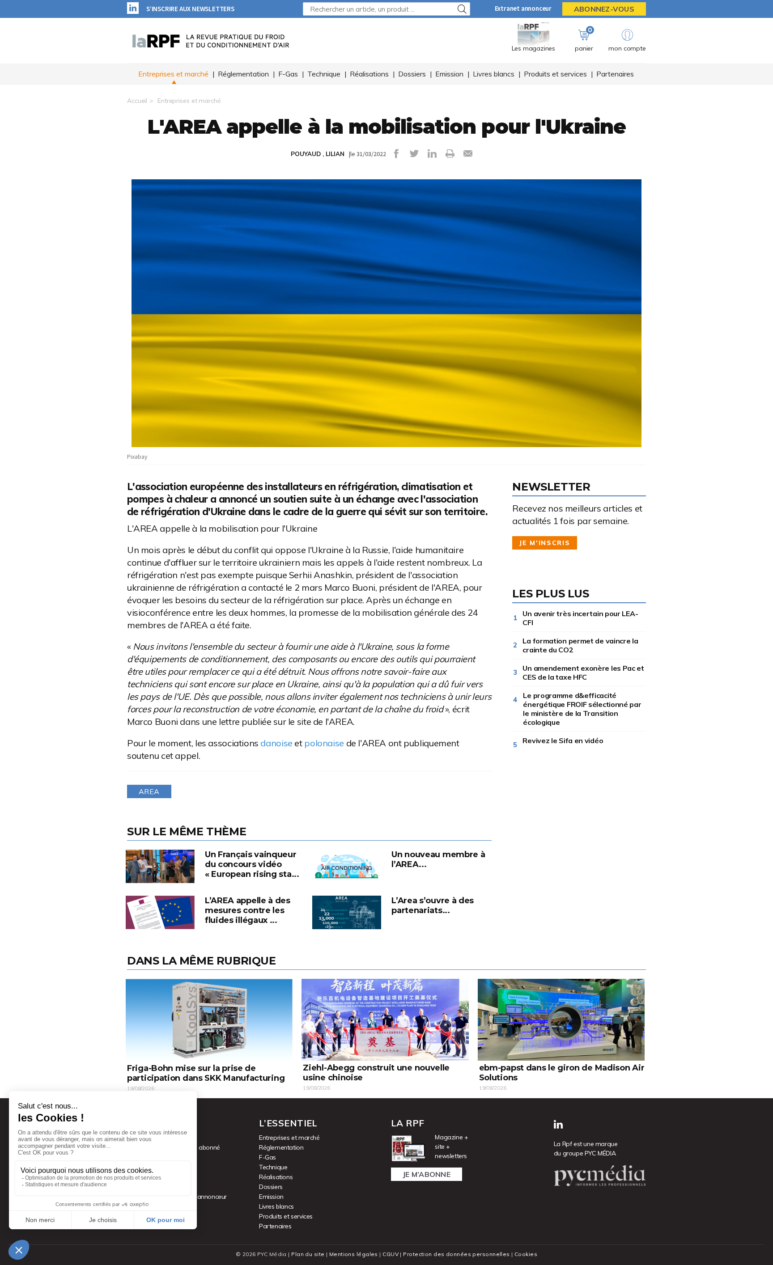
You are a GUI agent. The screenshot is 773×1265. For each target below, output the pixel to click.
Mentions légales (353, 1254)
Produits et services (555, 73)
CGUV (390, 1254)
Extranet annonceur (523, 8)
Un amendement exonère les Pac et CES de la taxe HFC (583, 672)
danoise (276, 743)
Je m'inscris (544, 543)
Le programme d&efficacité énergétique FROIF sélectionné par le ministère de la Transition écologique (582, 709)
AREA (149, 791)
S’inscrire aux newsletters (190, 8)
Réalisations (369, 73)
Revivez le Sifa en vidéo (564, 740)
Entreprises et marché (173, 73)
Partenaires (615, 73)
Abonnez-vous (604, 8)
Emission (449, 73)
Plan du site (307, 1254)
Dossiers (412, 73)
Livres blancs (493, 73)
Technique (323, 73)
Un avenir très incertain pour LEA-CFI (580, 618)
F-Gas (288, 73)
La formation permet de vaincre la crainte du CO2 (580, 645)
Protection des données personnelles (456, 1254)
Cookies (525, 1254)
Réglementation (243, 73)
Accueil (137, 100)
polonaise (324, 743)
